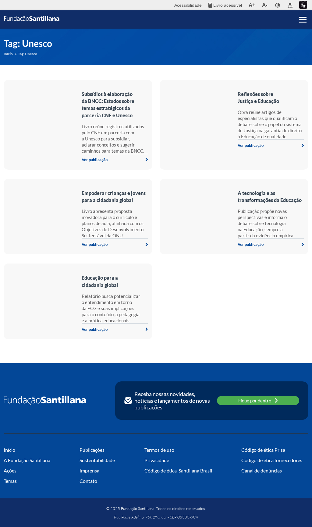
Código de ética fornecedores (271, 460)
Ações (10, 470)
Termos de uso (159, 450)
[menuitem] (225, 5)
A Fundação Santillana (27, 460)
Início (8, 53)
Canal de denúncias (261, 470)
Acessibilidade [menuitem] (188, 5)
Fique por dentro (254, 400)
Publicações (92, 450)
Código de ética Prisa (263, 450)
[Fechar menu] (303, 9)
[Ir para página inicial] (45, 400)
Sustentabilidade (97, 460)
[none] (277, 5)
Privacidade (156, 460)
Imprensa (89, 470)
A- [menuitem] (265, 5)
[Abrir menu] (303, 19)
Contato (88, 481)
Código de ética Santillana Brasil (178, 470)
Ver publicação (95, 159)
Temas (10, 481)
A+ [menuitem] (252, 5)
